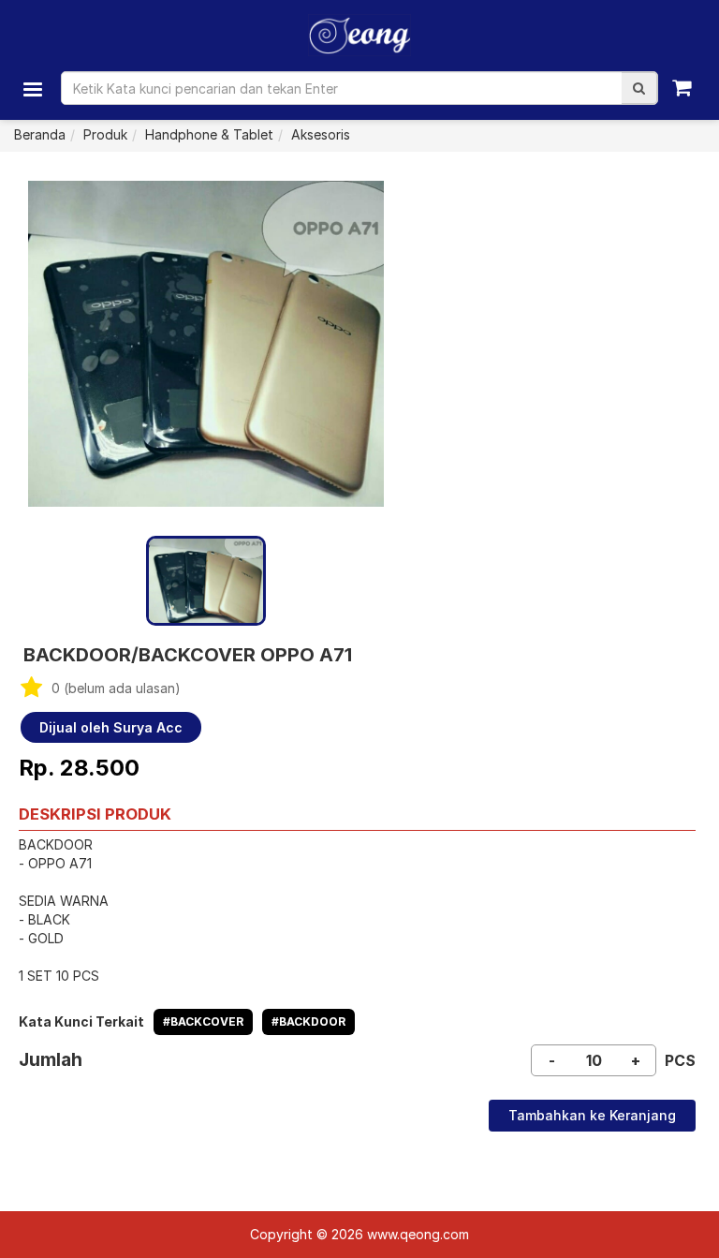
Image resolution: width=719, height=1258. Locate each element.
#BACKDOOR (308, 1021)
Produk (105, 134)
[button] (639, 88)
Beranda (40, 134)
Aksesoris (320, 134)
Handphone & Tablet (209, 134)
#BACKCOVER (203, 1021)
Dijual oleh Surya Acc (111, 727)
